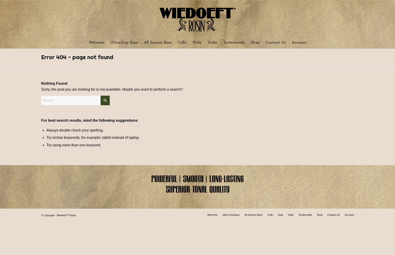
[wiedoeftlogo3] (197, 18)
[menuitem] (96, 42)
